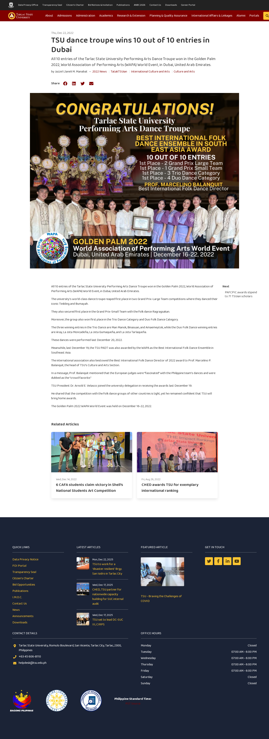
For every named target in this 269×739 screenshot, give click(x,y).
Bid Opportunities (23, 584)
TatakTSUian (119, 71)
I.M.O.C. (17, 597)
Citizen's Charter (75, 5)
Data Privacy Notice (25, 559)
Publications (123, 5)
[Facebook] (218, 561)
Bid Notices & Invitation (100, 5)
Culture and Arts (184, 71)
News (16, 609)
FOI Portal (19, 565)
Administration (85, 15)
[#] (237, 561)
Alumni (241, 15)
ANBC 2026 (139, 5)
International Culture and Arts (150, 71)
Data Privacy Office (28, 5)
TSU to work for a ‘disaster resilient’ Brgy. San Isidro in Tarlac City (107, 569)
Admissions (64, 15)
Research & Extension (131, 15)
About (49, 15)
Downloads (171, 5)
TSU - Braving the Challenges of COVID (161, 598)
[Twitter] (209, 561)
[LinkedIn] (227, 561)
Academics (106, 15)
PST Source (132, 703)
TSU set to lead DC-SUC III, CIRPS (107, 622)
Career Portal (188, 5)
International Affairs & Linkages (211, 15)
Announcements (22, 616)
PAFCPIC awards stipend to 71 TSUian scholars (241, 294)
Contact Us (155, 5)
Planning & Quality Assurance (168, 15)
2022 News (99, 71)
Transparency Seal (52, 5)
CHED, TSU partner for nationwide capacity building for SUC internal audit (107, 596)
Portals (254, 15)
